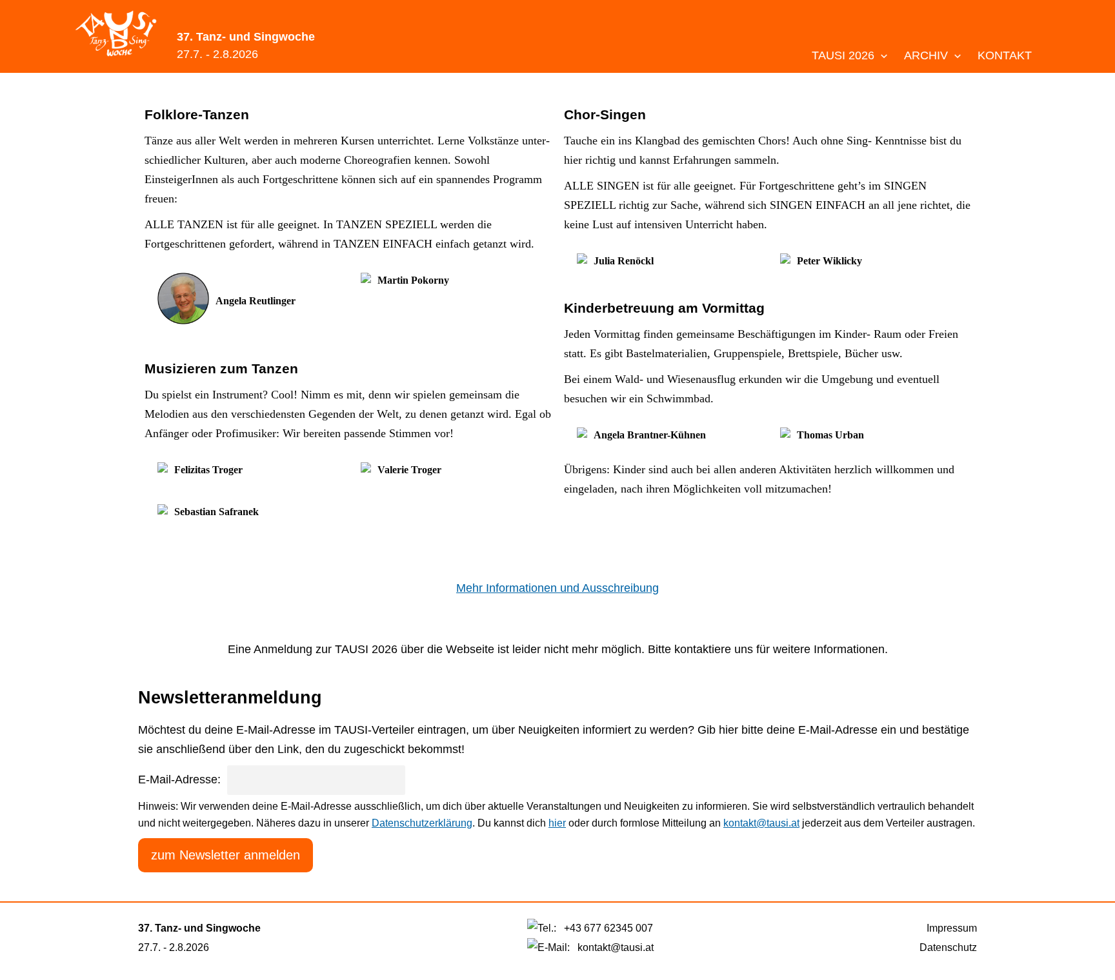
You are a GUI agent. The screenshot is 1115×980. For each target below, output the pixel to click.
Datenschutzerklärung (422, 823)
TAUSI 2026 (845, 55)
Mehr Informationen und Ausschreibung (557, 588)
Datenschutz (948, 947)
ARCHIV (927, 55)
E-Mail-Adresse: (179, 779)
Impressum (952, 928)
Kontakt (1005, 55)
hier (557, 823)
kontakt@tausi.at (761, 823)
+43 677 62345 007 (608, 928)
